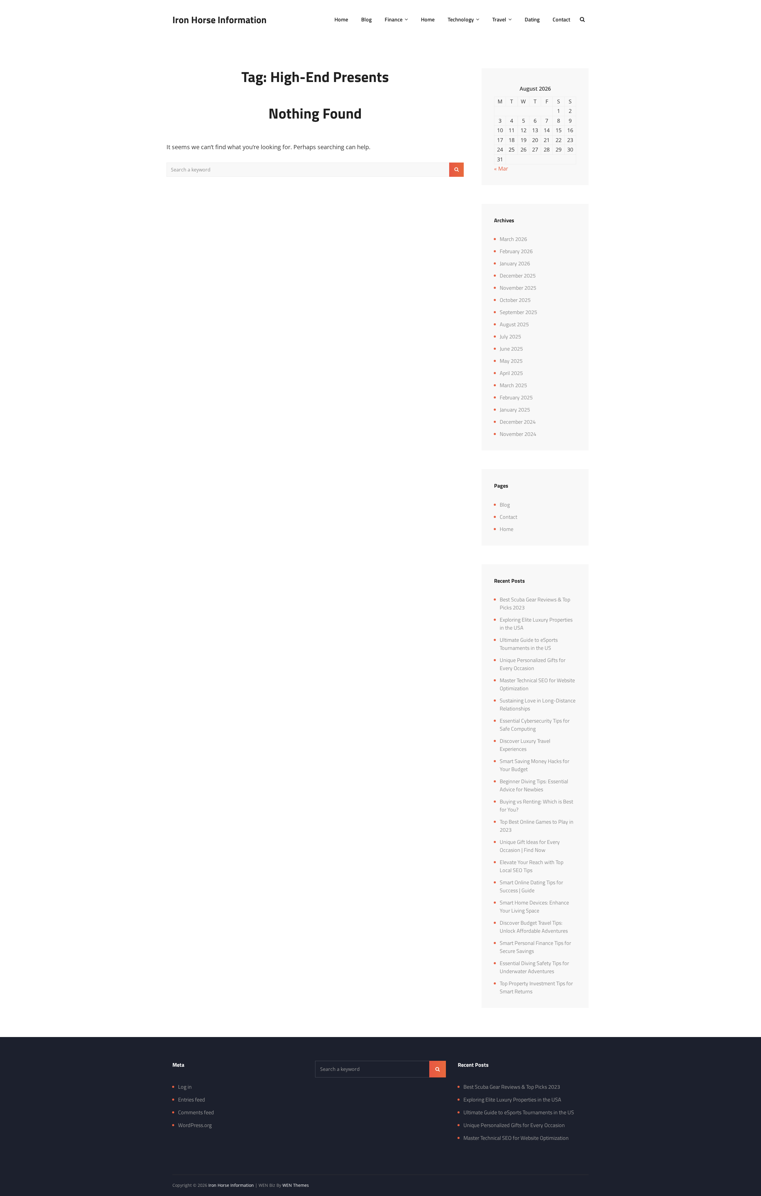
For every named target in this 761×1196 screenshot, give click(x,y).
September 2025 (518, 312)
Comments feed (196, 1112)
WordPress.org (195, 1125)
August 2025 (514, 324)
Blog (366, 19)
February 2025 (516, 397)
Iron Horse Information (219, 19)
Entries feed (191, 1100)
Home (341, 19)
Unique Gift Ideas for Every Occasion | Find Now (530, 846)
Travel (499, 19)
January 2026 (515, 263)
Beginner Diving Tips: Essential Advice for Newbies (534, 785)
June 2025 (511, 349)
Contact (561, 19)
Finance (393, 19)
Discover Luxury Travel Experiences (525, 745)
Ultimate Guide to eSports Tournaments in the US (529, 644)
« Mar (501, 168)
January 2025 (515, 410)
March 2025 (513, 385)
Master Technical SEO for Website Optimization (516, 1138)
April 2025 (511, 373)
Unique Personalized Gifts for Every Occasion (532, 664)
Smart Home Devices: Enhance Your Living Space (534, 907)
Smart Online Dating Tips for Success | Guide (531, 886)
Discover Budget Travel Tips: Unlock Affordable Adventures (534, 927)
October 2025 (515, 300)
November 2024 (518, 434)
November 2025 (518, 288)
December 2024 (518, 422)
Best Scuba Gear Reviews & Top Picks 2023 (511, 1087)
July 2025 (510, 337)
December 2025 (518, 276)
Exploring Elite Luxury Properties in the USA (512, 1100)
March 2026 (513, 239)
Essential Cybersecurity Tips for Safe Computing (535, 725)
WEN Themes (295, 1185)
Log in (185, 1087)
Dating (532, 19)
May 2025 (511, 361)
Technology (461, 19)
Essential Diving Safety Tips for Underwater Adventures (534, 967)
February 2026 (516, 251)
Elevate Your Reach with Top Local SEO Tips (531, 866)
